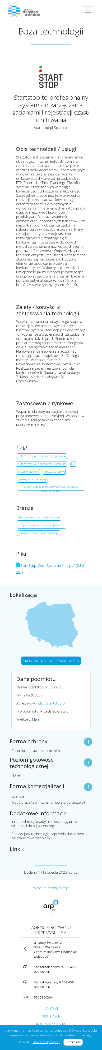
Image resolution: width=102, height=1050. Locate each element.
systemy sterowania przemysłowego (38, 533)
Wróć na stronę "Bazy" (51, 887)
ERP (73, 463)
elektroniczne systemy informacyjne (39, 517)
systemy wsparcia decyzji (32, 479)
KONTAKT (51, 1008)
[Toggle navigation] (88, 10)
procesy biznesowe (54, 471)
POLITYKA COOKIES (51, 1024)
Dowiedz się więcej (46, 1042)
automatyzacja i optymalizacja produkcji (42, 463)
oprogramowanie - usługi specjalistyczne (41, 525)
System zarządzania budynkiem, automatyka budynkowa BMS (51, 488)
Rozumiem (74, 1042)
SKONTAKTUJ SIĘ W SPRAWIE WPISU (51, 660)
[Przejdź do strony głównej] (25, 11)
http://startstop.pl (51, 703)
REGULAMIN (51, 1016)
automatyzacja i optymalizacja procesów (42, 456)
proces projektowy (28, 471)
